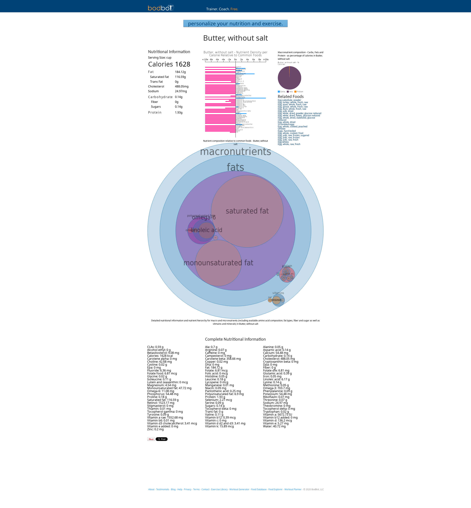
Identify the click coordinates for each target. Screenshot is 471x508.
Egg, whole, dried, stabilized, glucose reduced (296, 118)
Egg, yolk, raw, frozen (289, 137)
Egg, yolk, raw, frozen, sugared (293, 135)
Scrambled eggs (286, 124)
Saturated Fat (159, 77)
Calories (160, 64)
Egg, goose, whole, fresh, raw (293, 106)
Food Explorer (275, 489)
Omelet (281, 128)
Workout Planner (293, 489)
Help (179, 489)
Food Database (259, 489)
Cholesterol (156, 86)
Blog (173, 489)
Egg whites (283, 141)
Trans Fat (156, 82)
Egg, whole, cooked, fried (290, 133)
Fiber (154, 102)
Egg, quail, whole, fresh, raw (292, 104)
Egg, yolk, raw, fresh (288, 139)
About (151, 489)
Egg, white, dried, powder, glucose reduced (299, 113)
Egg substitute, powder (289, 100)
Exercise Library (219, 489)
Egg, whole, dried (286, 122)
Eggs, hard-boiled (287, 130)
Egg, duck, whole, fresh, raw (292, 108)
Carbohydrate (160, 97)
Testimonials (162, 489)
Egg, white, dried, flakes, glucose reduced (299, 115)
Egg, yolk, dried (285, 111)
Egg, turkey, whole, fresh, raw (293, 102)
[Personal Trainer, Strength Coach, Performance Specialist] (236, 11)
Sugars (156, 107)
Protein (155, 112)
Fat (151, 71)
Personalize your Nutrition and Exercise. (235, 23)
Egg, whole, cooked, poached (292, 126)
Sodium (153, 91)
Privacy (187, 489)
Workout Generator (239, 489)
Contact (205, 489)
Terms (196, 489)
